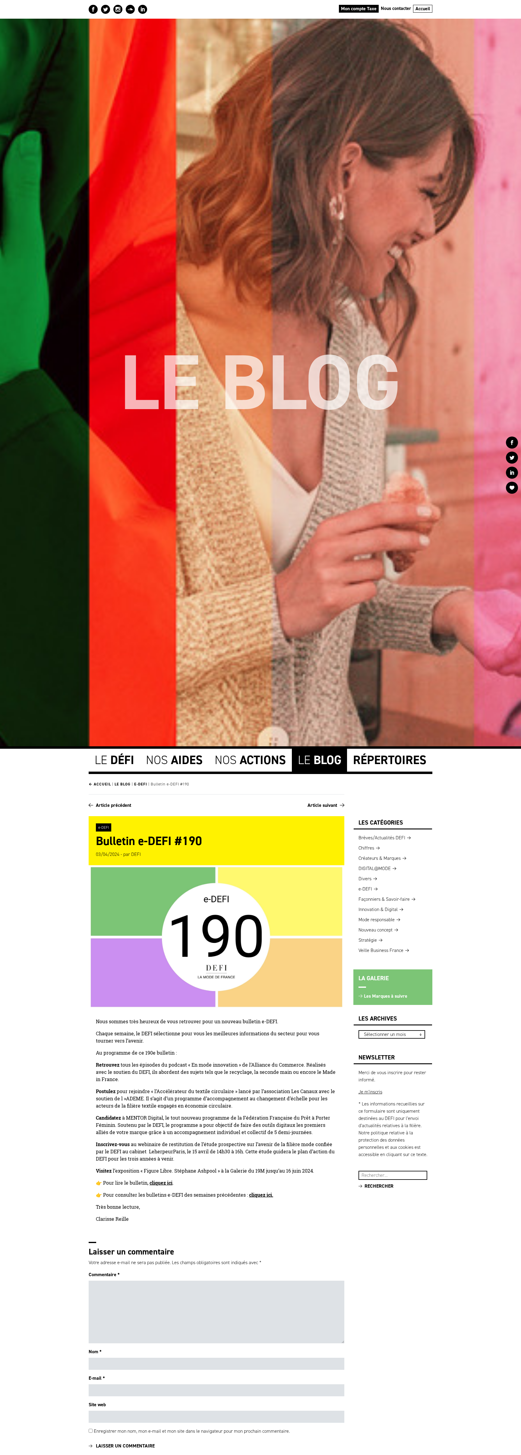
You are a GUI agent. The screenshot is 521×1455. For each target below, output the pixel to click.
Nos (174, 760)
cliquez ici (161, 1183)
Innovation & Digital (378, 909)
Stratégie (367, 940)
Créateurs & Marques (379, 858)
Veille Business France (380, 950)
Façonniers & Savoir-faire (384, 899)
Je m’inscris (370, 1092)
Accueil (422, 8)
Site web (97, 1404)
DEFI (136, 854)
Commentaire (104, 1274)
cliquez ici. (261, 1195)
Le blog (123, 784)
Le (114, 760)
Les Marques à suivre (385, 996)
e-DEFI (140, 784)
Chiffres (366, 848)
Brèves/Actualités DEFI (381, 838)
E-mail (97, 1378)
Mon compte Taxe (359, 8)
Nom (95, 1351)
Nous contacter (396, 8)
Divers (364, 878)
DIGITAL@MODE (374, 868)
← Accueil (100, 784)
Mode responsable (376, 919)
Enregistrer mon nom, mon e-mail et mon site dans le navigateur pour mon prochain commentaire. (192, 1431)
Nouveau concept (375, 930)
